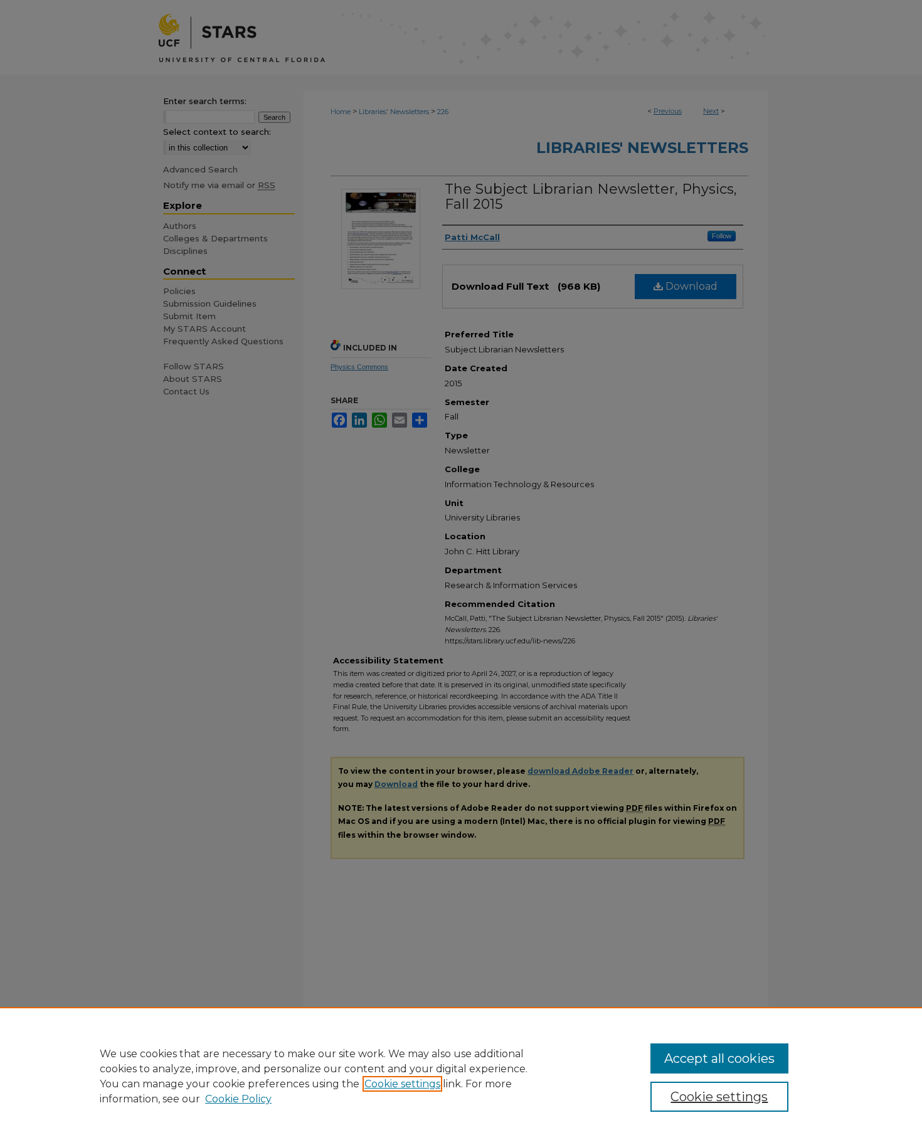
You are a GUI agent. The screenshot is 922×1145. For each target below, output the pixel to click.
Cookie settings (402, 1084)
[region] (461, 1076)
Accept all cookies (719, 1058)
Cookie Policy (238, 1099)
